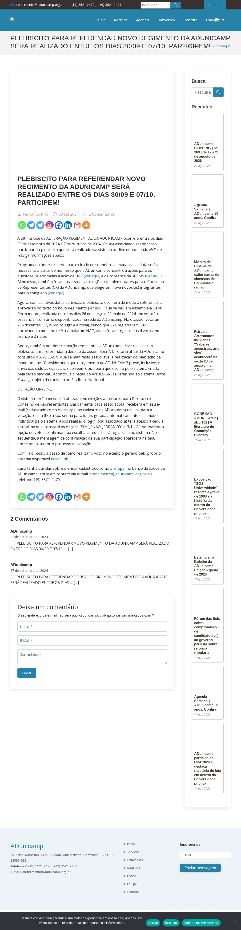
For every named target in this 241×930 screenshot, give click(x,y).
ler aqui (95, 308)
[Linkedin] (68, 225)
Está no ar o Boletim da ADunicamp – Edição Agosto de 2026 (206, 565)
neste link (59, 458)
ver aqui (92, 276)
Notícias (120, 20)
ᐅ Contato (131, 892)
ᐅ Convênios (133, 860)
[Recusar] (235, 921)
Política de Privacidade (201, 923)
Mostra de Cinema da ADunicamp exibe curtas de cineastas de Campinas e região (206, 274)
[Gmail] (77, 225)
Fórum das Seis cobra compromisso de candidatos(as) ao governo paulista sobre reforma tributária (207, 635)
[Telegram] (31, 225)
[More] (86, 225)
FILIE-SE (215, 5)
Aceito (153, 923)
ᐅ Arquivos (131, 868)
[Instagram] (49, 225)
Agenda (142, 20)
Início (101, 20)
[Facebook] (59, 225)
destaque (224, 46)
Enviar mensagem (200, 867)
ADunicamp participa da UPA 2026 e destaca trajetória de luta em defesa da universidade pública (207, 768)
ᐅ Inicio (129, 844)
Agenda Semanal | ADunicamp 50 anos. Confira (206, 211)
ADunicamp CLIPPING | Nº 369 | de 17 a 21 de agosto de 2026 (206, 152)
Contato (190, 20)
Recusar (171, 923)
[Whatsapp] (22, 225)
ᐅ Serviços (131, 852)
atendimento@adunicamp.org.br (117, 474)
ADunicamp (26, 846)
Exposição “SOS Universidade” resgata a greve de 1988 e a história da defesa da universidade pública (206, 496)
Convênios (166, 20)
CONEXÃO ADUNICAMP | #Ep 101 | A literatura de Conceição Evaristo (206, 424)
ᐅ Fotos (129, 876)
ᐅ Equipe (130, 884)
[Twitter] (40, 225)
